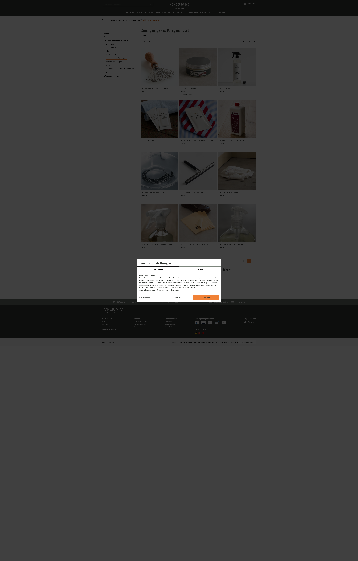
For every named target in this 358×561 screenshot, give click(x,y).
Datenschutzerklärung (153, 290)
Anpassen (179, 297)
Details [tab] (200, 269)
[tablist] (179, 269)
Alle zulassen (206, 297)
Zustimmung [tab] (158, 269)
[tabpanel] (179, 282)
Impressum (175, 290)
